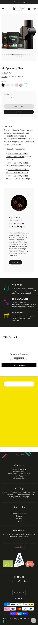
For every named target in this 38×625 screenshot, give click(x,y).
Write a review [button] (19, 365)
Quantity (7, 94)
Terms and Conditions (19, 513)
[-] (4, 97)
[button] (2, 54)
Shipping (4, 76)
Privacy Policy (23, 618)
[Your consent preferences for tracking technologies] (3, 621)
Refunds (19, 518)
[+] (11, 97)
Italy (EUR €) (17, 592)
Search (19, 511)
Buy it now (19, 112)
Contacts (19, 521)
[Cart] (35, 9)
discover (15, 262)
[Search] (29, 9)
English (18, 598)
